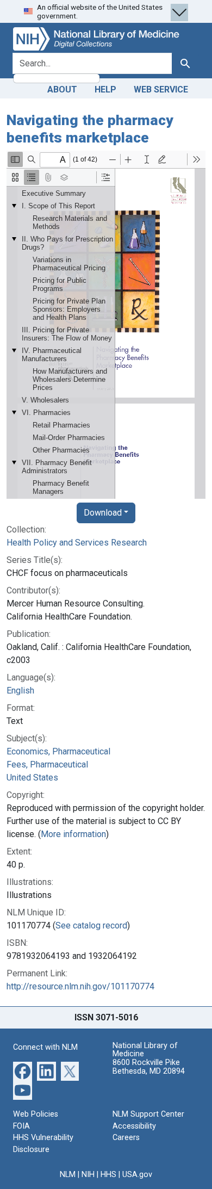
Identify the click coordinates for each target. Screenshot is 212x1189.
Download (103, 512)
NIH (88, 1174)
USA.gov (137, 1174)
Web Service (161, 89)
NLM (68, 1174)
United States (32, 777)
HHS (108, 1174)
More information (73, 834)
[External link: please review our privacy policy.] (22, 1071)
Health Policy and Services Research (77, 542)
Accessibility (134, 1126)
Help (105, 89)
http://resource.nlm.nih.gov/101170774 (80, 986)
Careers (126, 1137)
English (20, 690)
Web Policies (35, 1114)
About (62, 89)
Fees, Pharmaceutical (47, 764)
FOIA (21, 1126)
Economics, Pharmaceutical (58, 751)
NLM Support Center (148, 1114)
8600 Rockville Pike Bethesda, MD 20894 (149, 1067)
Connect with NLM (45, 1047)
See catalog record (91, 925)
